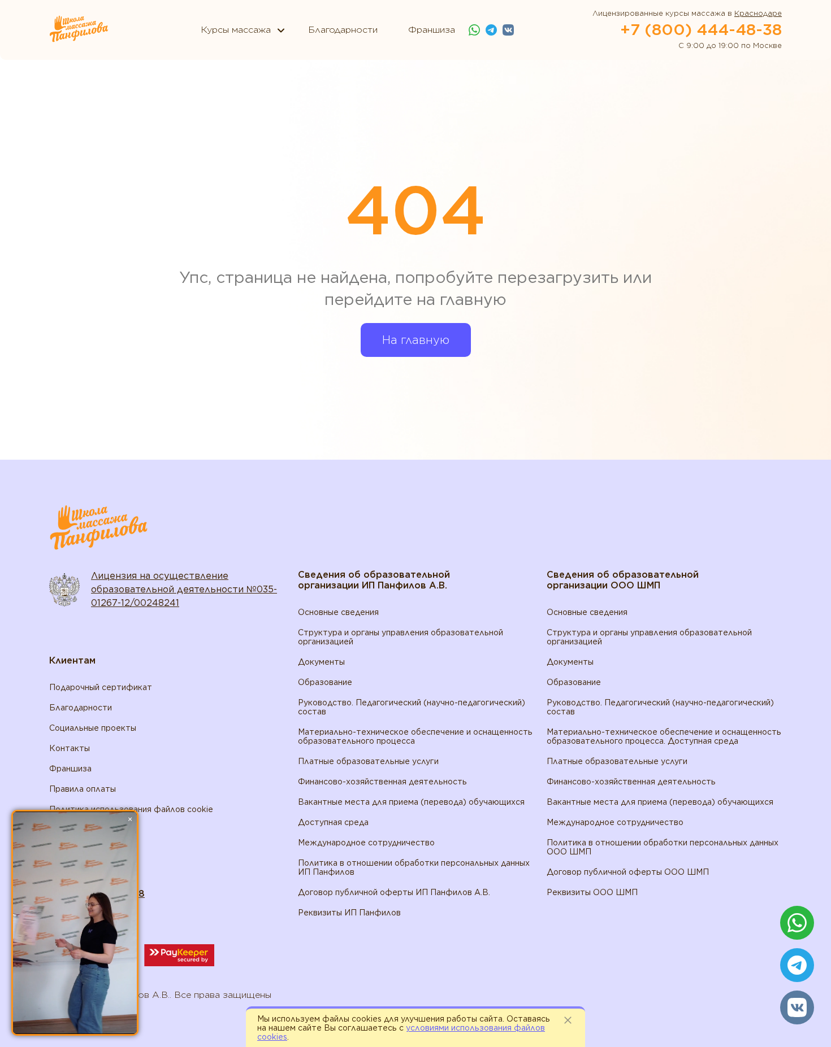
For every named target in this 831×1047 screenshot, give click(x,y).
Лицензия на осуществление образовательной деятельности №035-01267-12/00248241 (184, 589)
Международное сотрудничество (366, 842)
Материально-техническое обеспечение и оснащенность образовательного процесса (415, 736)
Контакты (69, 748)
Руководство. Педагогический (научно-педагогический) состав (411, 707)
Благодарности (80, 707)
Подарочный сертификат (100, 687)
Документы (321, 661)
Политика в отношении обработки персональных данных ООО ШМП (662, 847)
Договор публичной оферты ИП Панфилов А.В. (394, 892)
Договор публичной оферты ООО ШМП (628, 871)
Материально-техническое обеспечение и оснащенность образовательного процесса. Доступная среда (664, 736)
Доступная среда (333, 822)
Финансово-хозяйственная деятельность (382, 781)
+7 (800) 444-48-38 (701, 29)
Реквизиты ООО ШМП (592, 892)
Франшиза (70, 768)
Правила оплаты (82, 788)
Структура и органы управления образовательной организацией (400, 637)
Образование (325, 682)
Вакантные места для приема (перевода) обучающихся (411, 801)
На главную (415, 340)
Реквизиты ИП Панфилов (349, 912)
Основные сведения (338, 612)
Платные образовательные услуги (368, 761)
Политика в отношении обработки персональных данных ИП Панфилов (414, 867)
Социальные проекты (92, 727)
